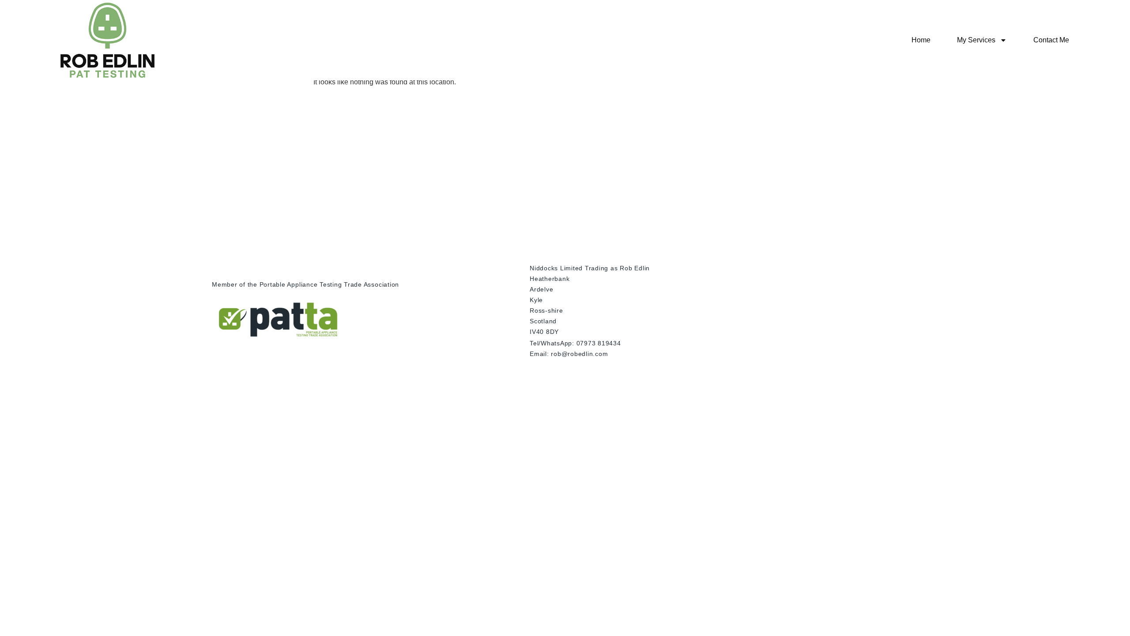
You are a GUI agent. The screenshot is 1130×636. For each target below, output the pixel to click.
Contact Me (1051, 40)
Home (921, 40)
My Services (976, 40)
